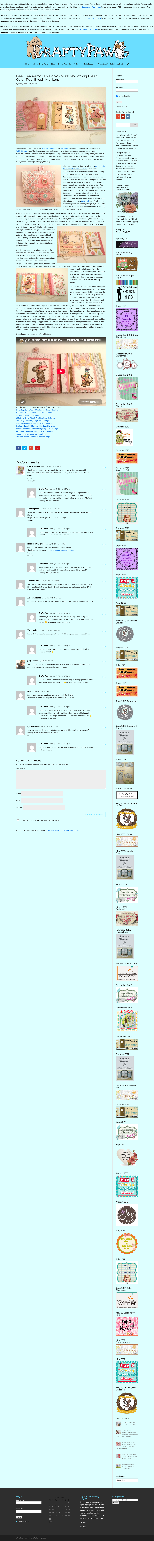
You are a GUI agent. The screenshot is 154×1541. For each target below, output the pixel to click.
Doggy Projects (64, 64)
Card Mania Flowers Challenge (27, 415)
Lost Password (121, 106)
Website (19, 807)
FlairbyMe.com (21, 151)
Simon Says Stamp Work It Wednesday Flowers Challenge (37, 410)
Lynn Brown (32, 726)
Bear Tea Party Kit (48, 148)
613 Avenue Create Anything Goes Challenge (33, 437)
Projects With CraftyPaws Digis (110, 64)
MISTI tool (85, 201)
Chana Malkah (33, 466)
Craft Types (88, 64)
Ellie (29, 691)
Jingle (30, 660)
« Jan (50, 1522)
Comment (20, 769)
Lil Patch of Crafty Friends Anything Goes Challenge (35, 418)
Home (27, 64)
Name (18, 793)
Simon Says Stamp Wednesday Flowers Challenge (34, 412)
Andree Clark (33, 580)
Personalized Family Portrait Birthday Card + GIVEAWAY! (129, 1456)
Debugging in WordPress (91, 7)
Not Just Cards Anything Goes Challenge (31, 434)
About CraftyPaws (40, 64)
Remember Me (124, 96)
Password (119, 87)
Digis (53, 64)
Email (18, 800)
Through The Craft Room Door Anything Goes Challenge (37, 429)
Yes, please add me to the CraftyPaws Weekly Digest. (40, 820)
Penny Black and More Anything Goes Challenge (34, 431)
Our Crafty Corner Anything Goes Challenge (32, 421)
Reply (104, 467)
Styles (76, 64)
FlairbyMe (64, 148)
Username (120, 79)
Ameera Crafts (34, 598)
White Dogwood (39, 1538)
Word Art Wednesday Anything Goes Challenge (34, 423)
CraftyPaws (22, 84)
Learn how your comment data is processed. (63, 830)
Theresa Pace (33, 630)
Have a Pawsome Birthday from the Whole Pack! (128, 1466)
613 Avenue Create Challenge (62, 550)
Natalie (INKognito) (36, 544)
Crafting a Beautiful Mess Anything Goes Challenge (35, 426)
